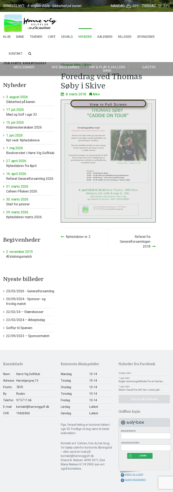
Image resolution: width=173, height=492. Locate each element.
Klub (7, 37)
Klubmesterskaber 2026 (24, 125)
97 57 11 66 (24, 400)
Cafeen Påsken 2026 (21, 188)
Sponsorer (146, 37)
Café (51, 37)
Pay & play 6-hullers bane (107, 69)
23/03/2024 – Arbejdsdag (25, 320)
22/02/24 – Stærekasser (24, 312)
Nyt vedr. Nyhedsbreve (23, 137)
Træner (36, 37)
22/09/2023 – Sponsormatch (27, 336)
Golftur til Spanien (19, 328)
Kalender (104, 37)
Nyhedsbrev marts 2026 (24, 214)
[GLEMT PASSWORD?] (122, 480)
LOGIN (142, 455)
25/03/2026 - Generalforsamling (30, 291)
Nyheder (85, 37)
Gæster (148, 67)
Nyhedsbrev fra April (21, 163)
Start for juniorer (18, 201)
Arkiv (96, 94)
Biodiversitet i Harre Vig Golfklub (30, 150)
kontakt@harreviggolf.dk (32, 406)
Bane (20, 37)
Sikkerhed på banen (20, 99)
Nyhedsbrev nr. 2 (78, 237)
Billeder (124, 37)
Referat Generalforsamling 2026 (29, 176)
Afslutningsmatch (19, 254)
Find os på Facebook (144, 399)
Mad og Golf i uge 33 (21, 112)
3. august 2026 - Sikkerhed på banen (54, 6)
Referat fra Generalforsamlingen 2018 (135, 241)
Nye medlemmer (66, 67)
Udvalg (67, 37)
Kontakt (16, 54)
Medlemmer (24, 67)
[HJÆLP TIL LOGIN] (122, 475)
